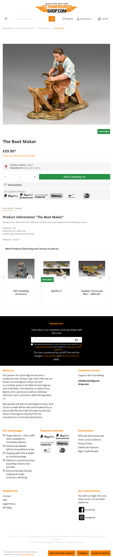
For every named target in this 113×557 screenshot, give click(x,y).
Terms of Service (70, 355)
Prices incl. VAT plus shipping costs (19, 155)
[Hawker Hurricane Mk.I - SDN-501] (92, 268)
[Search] (52, 19)
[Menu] (6, 18)
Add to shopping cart (75, 176)
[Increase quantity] (35, 177)
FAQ (5, 499)
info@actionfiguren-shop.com (89, 382)
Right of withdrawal (88, 451)
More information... (27, 554)
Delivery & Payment (88, 447)
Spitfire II (56, 291)
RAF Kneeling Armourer (21, 292)
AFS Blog (7, 507)
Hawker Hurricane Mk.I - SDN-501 (92, 292)
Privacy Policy (49, 355)
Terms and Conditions (89, 439)
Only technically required (62, 553)
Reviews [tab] (18, 208)
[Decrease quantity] (6, 177)
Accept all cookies (100, 553)
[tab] (8, 208)
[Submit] (76, 340)
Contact (7, 496)
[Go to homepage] (56, 8)
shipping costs (37, 536)
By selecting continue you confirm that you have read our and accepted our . (58, 346)
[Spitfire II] (56, 268)
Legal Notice (9, 503)
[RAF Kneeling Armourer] (21, 268)
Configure (83, 553)
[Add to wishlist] (29, 277)
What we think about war (91, 435)
